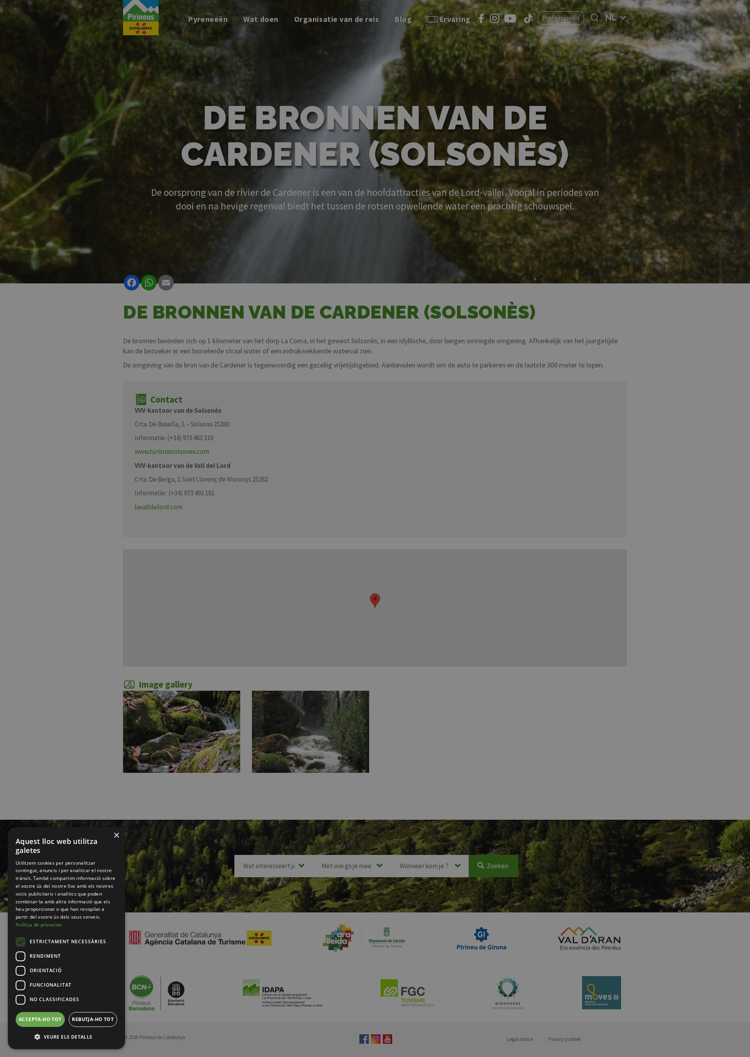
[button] (66, 1036)
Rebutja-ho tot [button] (93, 1019)
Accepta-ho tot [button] (40, 1019)
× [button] (116, 835)
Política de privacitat (39, 924)
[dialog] (66, 938)
